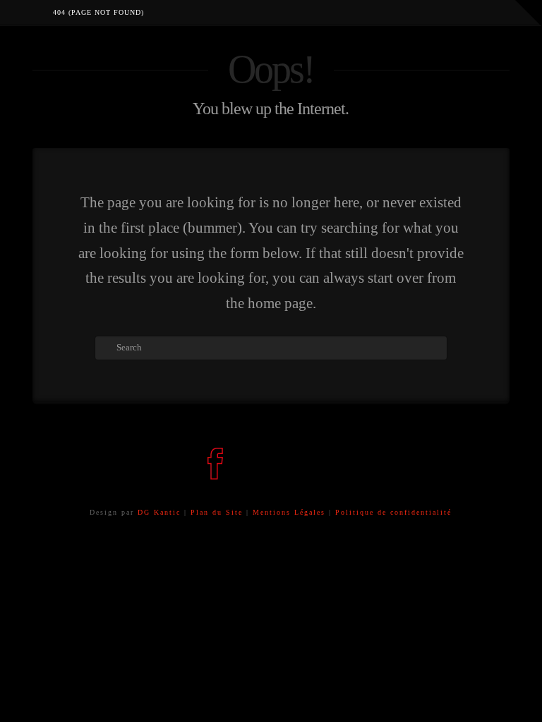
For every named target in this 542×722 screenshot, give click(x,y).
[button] (528, 13)
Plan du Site (217, 512)
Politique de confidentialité (393, 512)
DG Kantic (159, 512)
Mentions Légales (291, 512)
